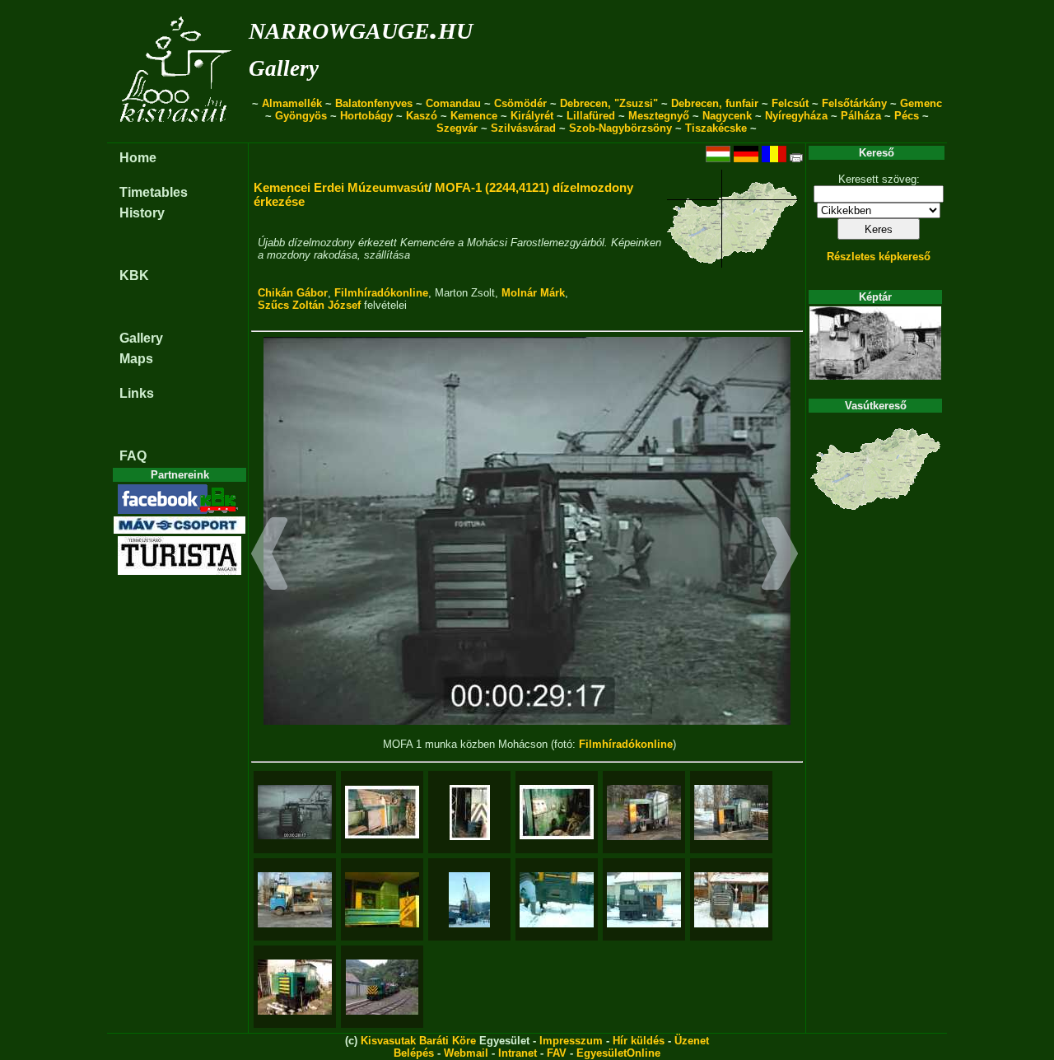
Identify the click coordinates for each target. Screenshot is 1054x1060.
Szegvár (457, 128)
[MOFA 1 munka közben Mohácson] (295, 812)
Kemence (473, 116)
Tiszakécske (716, 128)
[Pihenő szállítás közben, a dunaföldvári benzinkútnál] (382, 899)
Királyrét (532, 116)
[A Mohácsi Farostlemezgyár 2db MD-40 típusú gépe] (470, 812)
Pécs (906, 116)
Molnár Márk (533, 293)
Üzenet (691, 1040)
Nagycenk (727, 116)
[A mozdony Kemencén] (644, 899)
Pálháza (861, 116)
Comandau (453, 103)
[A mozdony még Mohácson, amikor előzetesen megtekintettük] (644, 812)
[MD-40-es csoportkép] (731, 899)
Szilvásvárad (523, 128)
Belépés (414, 1053)
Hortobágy (366, 116)
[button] (269, 556)
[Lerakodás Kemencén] (469, 899)
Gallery (284, 68)
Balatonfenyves (374, 103)
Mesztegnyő (658, 116)
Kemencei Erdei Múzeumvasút (341, 187)
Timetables (153, 192)
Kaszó (421, 116)
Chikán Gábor (293, 293)
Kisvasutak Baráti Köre (418, 1040)
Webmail (466, 1053)
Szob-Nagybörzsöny (620, 128)
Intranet (517, 1053)
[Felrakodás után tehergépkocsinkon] (295, 899)
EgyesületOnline (618, 1053)
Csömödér (520, 103)
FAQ (133, 456)
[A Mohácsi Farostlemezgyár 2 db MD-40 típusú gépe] (382, 812)
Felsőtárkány (854, 103)
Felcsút (790, 103)
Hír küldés (639, 1040)
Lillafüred (591, 116)
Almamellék (292, 103)
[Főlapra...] (177, 134)
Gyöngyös (301, 116)
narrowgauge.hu (361, 27)
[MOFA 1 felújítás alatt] (295, 987)
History (142, 213)
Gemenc (921, 103)
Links (136, 393)
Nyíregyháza (796, 116)
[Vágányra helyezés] (557, 899)
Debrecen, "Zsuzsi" (609, 103)
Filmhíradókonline (381, 293)
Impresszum (571, 1040)
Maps (136, 359)
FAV (557, 1053)
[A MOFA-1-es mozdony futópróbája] (382, 987)
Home (137, 158)
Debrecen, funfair (714, 103)
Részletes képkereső (878, 256)
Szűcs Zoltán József (309, 305)
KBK (134, 276)
